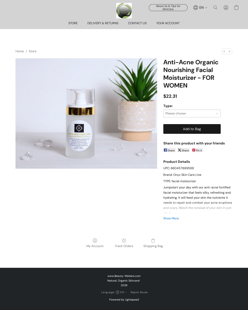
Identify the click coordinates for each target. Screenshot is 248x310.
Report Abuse (139, 292)
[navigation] (200, 8)
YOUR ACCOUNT (168, 23)
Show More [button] (171, 218)
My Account (94, 246)
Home (20, 51)
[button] (124, 10)
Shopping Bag (153, 246)
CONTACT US (137, 23)
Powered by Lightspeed (124, 299)
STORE (73, 23)
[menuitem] (224, 51)
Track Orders (124, 246)
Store (32, 51)
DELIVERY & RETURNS (102, 23)
